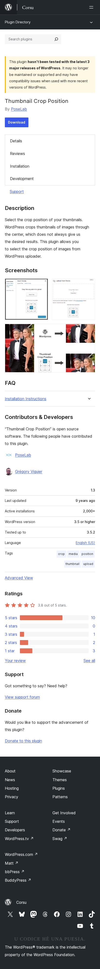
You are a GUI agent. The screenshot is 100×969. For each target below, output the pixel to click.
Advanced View (19, 577)
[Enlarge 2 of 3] (88, 285)
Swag (59, 838)
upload (88, 564)
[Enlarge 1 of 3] (41, 285)
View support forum (22, 697)
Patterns (60, 796)
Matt (11, 863)
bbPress (15, 871)
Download (16, 122)
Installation (19, 166)
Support (17, 191)
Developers (15, 829)
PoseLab (19, 109)
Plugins (58, 788)
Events (58, 821)
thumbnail (72, 564)
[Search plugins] (56, 39)
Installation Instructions (25, 399)
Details (16, 140)
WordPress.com (21, 854)
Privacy (11, 796)
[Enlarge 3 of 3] (88, 330)
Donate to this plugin (23, 740)
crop (61, 554)
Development (22, 178)
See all (89, 660)
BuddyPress (18, 880)
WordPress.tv (19, 838)
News (10, 779)
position (87, 554)
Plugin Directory (18, 22)
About (10, 771)
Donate (61, 829)
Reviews (17, 153)
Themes (59, 779)
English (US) (85, 543)
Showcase (61, 771)
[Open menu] (92, 7)
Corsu (21, 902)
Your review (15, 660)
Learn (10, 812)
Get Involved (64, 812)
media (73, 554)
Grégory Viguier (28, 471)
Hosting (12, 788)
